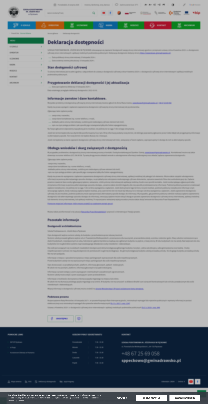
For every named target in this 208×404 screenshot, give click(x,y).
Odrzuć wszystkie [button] (151, 398)
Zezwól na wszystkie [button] (185, 398)
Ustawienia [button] (122, 398)
